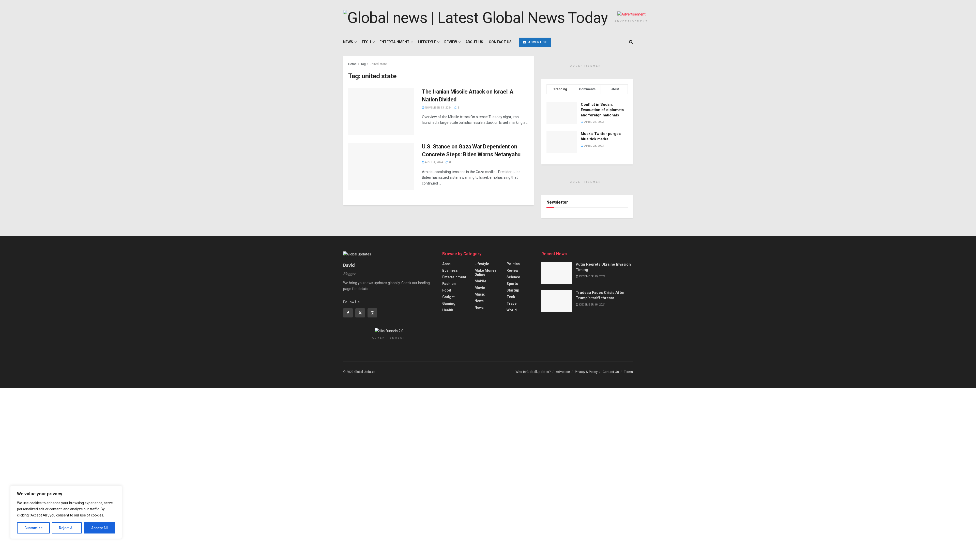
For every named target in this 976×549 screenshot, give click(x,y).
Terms (628, 372)
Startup (513, 290)
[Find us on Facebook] (348, 312)
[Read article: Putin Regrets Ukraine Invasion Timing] (556, 273)
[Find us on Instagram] (372, 312)
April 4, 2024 (433, 162)
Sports (512, 284)
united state (378, 64)
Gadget (448, 297)
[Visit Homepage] (475, 17)
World (512, 310)
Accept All (99, 528)
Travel (512, 303)
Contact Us (500, 42)
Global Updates (364, 372)
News (348, 42)
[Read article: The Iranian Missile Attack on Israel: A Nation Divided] (381, 111)
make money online (485, 272)
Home (352, 64)
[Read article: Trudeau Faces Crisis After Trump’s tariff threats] (556, 301)
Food (446, 290)
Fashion (449, 284)
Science (513, 277)
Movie (480, 288)
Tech (366, 42)
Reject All (66, 528)
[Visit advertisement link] (631, 14)
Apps (446, 264)
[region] (66, 512)
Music (480, 294)
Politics (513, 264)
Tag (363, 64)
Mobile (480, 281)
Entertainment (394, 42)
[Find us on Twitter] (360, 312)
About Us (474, 42)
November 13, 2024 (437, 107)
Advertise (537, 42)
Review (450, 42)
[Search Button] (631, 42)
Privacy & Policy (586, 372)
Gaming (448, 303)
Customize (33, 528)
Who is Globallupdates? (533, 372)
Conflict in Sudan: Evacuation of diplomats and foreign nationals (602, 109)
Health (447, 310)
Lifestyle (427, 42)
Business (450, 270)
